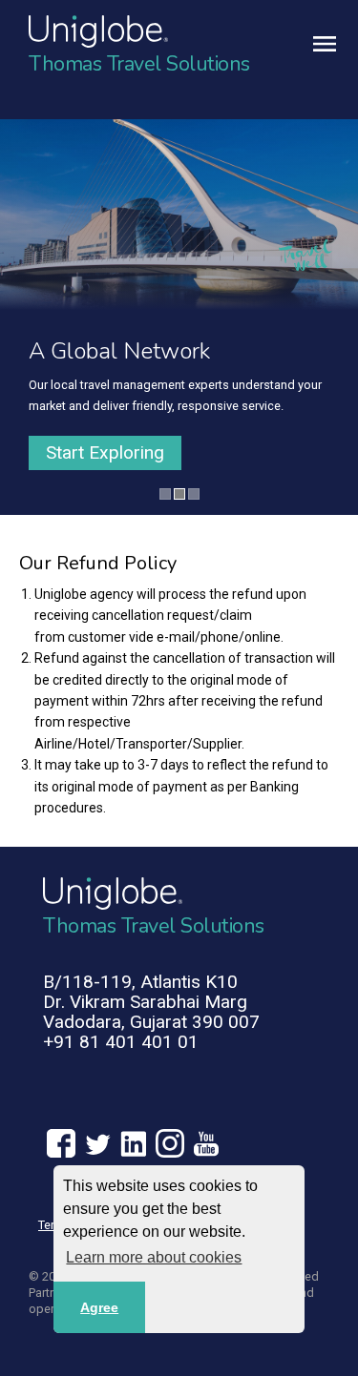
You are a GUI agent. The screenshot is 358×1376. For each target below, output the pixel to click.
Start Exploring (105, 452)
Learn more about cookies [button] (154, 1257)
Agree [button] (99, 1307)
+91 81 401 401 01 (121, 1042)
